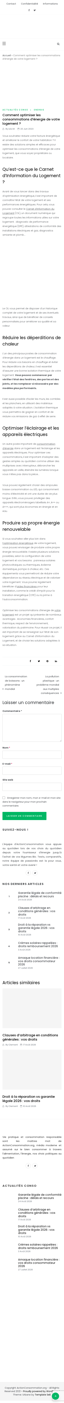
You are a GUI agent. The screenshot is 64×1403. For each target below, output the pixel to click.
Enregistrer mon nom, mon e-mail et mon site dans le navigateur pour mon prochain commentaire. (31, 801)
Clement (13, 1044)
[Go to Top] (55, 1396)
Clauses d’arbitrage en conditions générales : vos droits (36, 911)
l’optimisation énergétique (17, 543)
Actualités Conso (15, 109)
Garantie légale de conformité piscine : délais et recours (40, 894)
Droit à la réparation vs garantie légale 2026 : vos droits (36, 928)
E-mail (7, 763)
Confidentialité (29, 3)
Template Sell (43, 1394)
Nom (6, 747)
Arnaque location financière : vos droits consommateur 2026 (38, 961)
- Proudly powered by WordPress (40, 1391)
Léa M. (12, 128)
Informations (50, 3)
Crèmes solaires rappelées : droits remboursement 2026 (38, 944)
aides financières (27, 586)
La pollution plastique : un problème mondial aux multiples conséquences (48, 685)
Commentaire (11, 711)
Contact (11, 3)
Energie (39, 109)
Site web (7, 779)
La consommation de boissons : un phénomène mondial (16, 683)
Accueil (6, 55)
